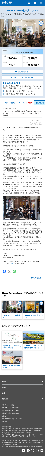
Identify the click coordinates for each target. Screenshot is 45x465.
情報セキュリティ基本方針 (10, 408)
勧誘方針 (4, 416)
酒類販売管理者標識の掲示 (10, 413)
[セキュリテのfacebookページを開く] (28, 450)
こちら (11, 263)
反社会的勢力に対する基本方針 (12, 418)
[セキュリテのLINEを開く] (42, 450)
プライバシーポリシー (9, 405)
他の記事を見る (36, 278)
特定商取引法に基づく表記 (10, 410)
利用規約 (4, 421)
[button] (22, 382)
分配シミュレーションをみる (24, 77)
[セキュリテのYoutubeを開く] (23, 450)
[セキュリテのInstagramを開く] (37, 450)
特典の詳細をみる (24, 72)
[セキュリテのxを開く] (32, 450)
